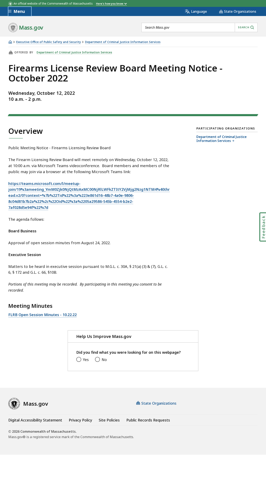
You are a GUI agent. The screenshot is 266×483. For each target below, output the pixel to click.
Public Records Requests (148, 420)
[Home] (10, 42)
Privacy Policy (80, 420)
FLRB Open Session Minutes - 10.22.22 (42, 314)
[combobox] (199, 27)
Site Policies (109, 420)
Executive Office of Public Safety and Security (48, 42)
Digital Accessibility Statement (35, 420)
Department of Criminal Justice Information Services (122, 42)
